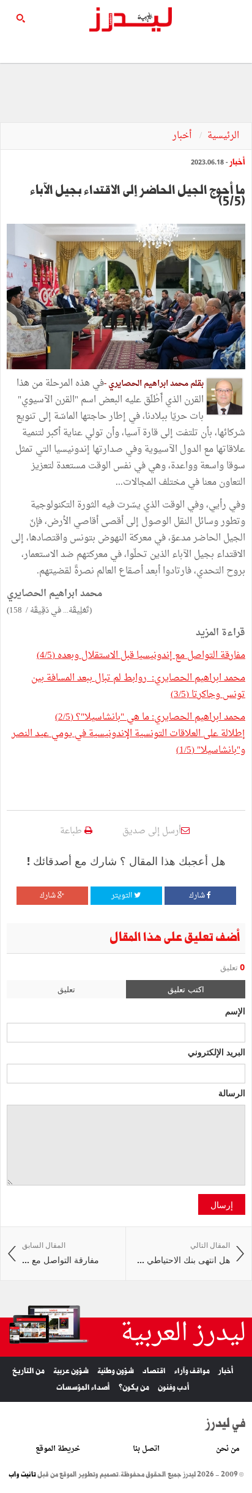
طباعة (72, 831)
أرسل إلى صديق (151, 831)
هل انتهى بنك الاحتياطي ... (183, 1253)
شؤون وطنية (115, 1371)
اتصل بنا (146, 1449)
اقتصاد (154, 1371)
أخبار (183, 136)
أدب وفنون (174, 1387)
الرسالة (231, 1092)
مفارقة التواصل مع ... (60, 1253)
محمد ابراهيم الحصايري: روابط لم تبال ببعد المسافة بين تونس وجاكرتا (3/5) (138, 686)
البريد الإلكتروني (216, 1051)
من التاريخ (28, 1371)
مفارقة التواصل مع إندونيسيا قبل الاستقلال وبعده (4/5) (141, 656)
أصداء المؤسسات (83, 1387)
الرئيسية (223, 136)
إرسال (221, 1204)
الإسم (235, 1011)
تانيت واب (22, 1474)
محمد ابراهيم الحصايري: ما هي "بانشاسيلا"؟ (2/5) (150, 717)
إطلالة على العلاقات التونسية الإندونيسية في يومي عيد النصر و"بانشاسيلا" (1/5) (128, 742)
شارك (198, 895)
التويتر (122, 895)
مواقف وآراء (192, 1371)
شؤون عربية (71, 1371)
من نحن (228, 1449)
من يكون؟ (134, 1387)
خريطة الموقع (57, 1449)
